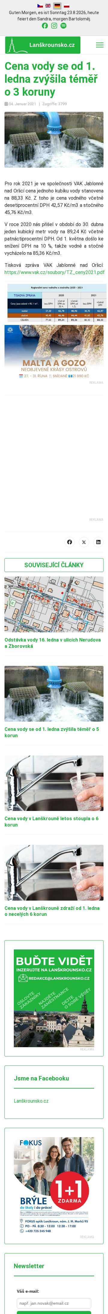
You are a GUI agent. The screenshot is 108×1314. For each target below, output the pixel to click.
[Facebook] (69, 542)
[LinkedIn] (98, 542)
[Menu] (100, 45)
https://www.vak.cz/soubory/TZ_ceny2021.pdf (52, 272)
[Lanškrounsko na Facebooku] (45, 25)
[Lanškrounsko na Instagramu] (54, 25)
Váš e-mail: (28, 1291)
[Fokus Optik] (54, 1186)
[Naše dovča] (54, 338)
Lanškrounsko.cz (32, 1101)
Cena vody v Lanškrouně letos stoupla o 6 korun (52, 821)
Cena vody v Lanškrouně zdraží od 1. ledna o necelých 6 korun (53, 911)
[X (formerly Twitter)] (84, 542)
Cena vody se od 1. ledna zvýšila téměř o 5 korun (52, 732)
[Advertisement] (54, 463)
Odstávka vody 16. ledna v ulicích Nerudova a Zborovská (42, 643)
